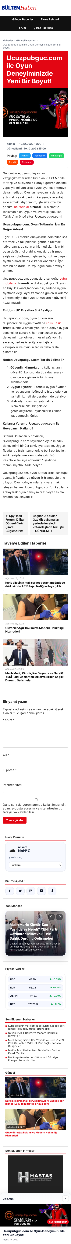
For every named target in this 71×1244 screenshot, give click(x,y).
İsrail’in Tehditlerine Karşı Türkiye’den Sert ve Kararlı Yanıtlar (34, 1052)
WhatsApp (56, 155)
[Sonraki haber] (59, 917)
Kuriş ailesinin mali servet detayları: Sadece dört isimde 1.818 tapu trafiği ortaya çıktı (36, 1027)
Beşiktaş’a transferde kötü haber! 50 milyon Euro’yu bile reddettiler (33, 1059)
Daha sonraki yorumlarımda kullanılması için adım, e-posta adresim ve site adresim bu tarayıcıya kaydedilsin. (34, 808)
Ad (6, 755)
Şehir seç (15, 857)
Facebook (39, 155)
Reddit (12, 162)
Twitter (24, 155)
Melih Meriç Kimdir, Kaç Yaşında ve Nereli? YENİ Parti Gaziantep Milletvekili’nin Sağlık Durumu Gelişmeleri (36, 1043)
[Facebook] (9, 891)
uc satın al (21, 207)
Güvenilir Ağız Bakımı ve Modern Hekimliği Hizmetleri (33, 1034)
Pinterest (26, 162)
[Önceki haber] (51, 917)
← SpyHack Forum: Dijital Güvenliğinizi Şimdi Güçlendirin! (14, 523)
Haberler (8, 40)
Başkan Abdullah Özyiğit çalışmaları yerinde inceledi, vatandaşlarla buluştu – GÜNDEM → (48, 523)
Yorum (9, 720)
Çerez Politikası (44, 27)
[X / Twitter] (20, 891)
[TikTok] (52, 891)
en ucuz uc (54, 323)
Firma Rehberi (50, 19)
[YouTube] (41, 891)
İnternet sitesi (12, 785)
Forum (22, 27)
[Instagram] (31, 891)
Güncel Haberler (22, 19)
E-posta (10, 770)
